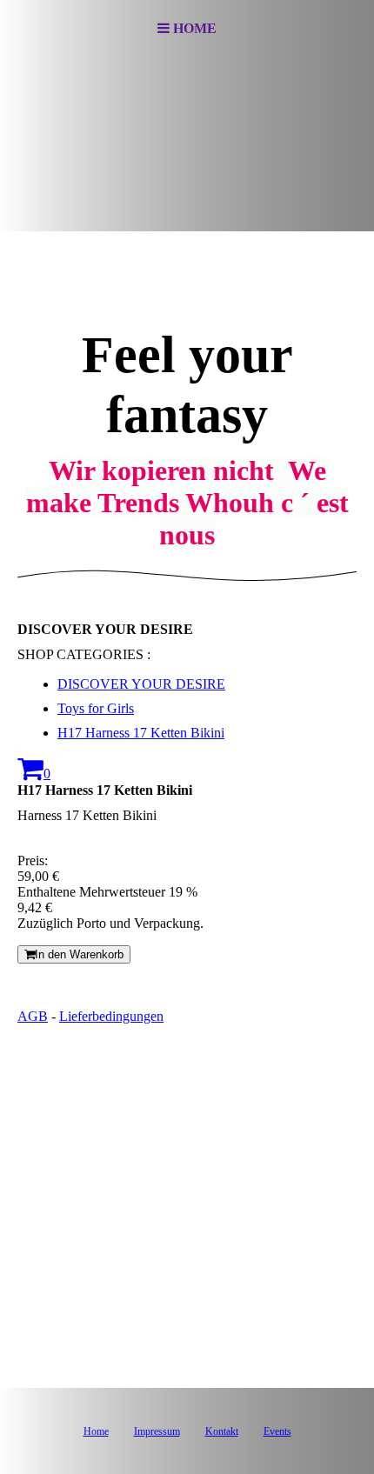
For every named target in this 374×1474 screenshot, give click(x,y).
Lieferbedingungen (111, 1016)
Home (96, 1431)
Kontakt (221, 1431)
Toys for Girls (95, 708)
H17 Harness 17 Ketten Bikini (140, 732)
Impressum (157, 1431)
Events (277, 1431)
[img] (187, 144)
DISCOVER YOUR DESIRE (141, 684)
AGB (32, 1016)
